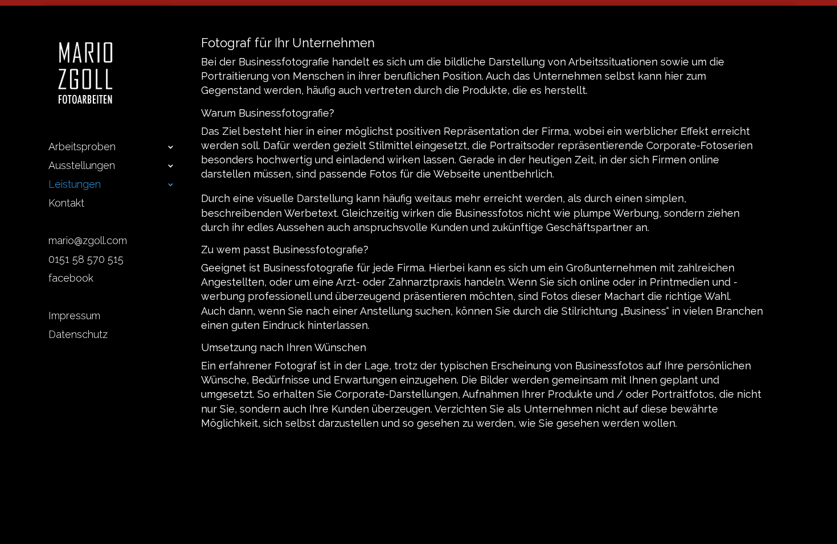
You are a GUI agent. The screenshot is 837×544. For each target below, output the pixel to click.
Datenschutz (78, 335)
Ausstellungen (81, 166)
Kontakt (66, 204)
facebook (70, 279)
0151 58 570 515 (86, 260)
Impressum (74, 317)
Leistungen (74, 185)
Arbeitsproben (82, 148)
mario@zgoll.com (87, 241)
